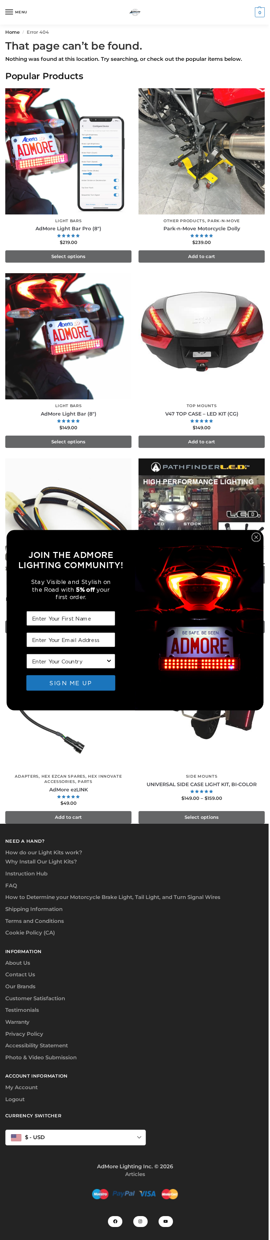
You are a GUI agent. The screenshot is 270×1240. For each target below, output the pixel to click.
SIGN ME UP (70, 683)
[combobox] (69, 661)
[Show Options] (109, 661)
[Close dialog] (256, 537)
